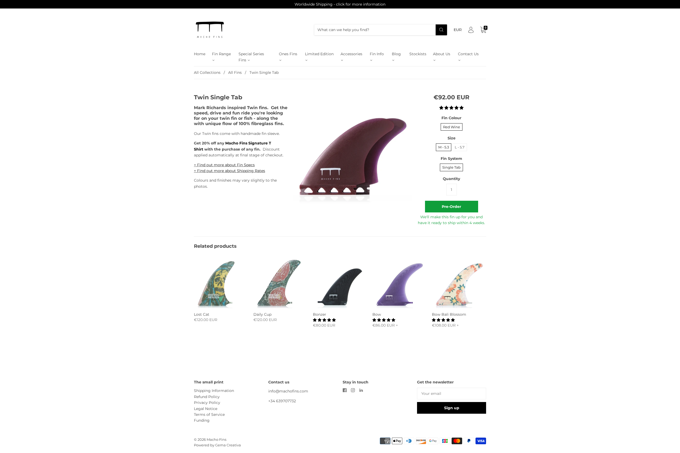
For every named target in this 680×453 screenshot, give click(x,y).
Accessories (351, 54)
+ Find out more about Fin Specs (224, 165)
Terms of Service (209, 414)
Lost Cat (201, 314)
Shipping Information (214, 390)
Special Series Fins (251, 57)
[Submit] (441, 29)
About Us (441, 54)
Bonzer (319, 314)
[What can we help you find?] (380, 29)
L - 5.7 (460, 147)
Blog (396, 54)
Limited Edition (319, 54)
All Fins (235, 72)
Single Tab (451, 167)
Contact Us (468, 54)
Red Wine (451, 127)
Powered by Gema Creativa (217, 445)
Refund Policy (207, 396)
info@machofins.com (288, 391)
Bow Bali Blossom (449, 314)
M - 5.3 (443, 147)
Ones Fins (288, 54)
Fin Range (221, 54)
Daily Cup (262, 314)
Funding (202, 420)
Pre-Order (451, 206)
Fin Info (377, 54)
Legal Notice (205, 408)
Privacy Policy (207, 402)
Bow (376, 314)
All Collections (207, 72)
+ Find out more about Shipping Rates (229, 170)
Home (199, 54)
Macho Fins (216, 439)
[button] (451, 107)
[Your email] (451, 393)
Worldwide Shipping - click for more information (340, 4)
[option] (352, 147)
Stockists (417, 54)
